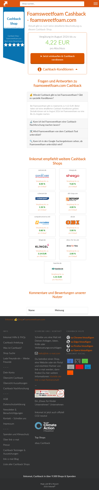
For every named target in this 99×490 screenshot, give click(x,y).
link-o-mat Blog (11, 459)
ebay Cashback (42, 443)
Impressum (8, 424)
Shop (20, 319)
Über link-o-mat (11, 440)
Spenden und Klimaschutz (16, 434)
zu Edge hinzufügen (81, 342)
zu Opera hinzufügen (81, 350)
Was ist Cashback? (12, 348)
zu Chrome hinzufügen (82, 338)
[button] (70, 363)
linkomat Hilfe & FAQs (14, 337)
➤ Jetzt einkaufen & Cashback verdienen (57, 58)
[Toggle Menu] (96, 3)
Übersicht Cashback (13, 378)
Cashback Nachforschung (16, 388)
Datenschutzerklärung (14, 404)
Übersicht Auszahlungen (15, 383)
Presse (6, 445)
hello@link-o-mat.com (49, 353)
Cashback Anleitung (13, 343)
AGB (5, 399)
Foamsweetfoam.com (34, 319)
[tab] (57, 69)
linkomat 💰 (11, 319)
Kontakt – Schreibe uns (14, 418)
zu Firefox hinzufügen (82, 346)
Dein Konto (9, 373)
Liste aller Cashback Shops (16, 464)
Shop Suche (9, 353)
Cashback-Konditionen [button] (58, 69)
